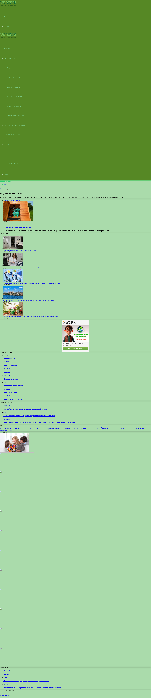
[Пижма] (13, 666)
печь (126, 428)
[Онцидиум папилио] (13, 548)
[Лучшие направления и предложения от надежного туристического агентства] (13, 298)
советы (15, 430)
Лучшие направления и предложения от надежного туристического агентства (28, 300)
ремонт (11, 430)
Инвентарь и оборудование (14, 125)
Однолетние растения (14, 77)
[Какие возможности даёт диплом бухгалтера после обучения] (13, 265)
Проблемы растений (11, 134)
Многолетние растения (14, 106)
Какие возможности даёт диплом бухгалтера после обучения (23, 267)
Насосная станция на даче (17, 227)
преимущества (4, 430)
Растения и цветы (10, 58)
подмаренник (131, 428)
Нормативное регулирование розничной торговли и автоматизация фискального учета (31, 283)
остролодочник (115, 428)
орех (90, 428)
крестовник (26, 428)
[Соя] (14, 568)
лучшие (50, 428)
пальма (122, 428)
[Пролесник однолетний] (13, 587)
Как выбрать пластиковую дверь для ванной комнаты (20, 250)
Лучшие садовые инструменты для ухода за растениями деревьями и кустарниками (30, 316)
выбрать (14, 428)
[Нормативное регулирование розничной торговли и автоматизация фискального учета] (13, 282)
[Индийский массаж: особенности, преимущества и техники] (14, 490)
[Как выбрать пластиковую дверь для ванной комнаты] (13, 248)
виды (7, 428)
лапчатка (34, 428)
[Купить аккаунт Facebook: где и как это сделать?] (17, 470)
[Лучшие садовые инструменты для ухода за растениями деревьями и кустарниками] (13, 315)
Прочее (6, 144)
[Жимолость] (13, 627)
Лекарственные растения (15, 115)
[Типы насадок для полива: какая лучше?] (12, 646)
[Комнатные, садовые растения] (8, 6)
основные (93, 428)
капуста (21, 428)
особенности (103, 428)
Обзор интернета (12, 163)
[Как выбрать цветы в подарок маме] (14, 451)
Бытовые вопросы (13, 154)
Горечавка (2, 428)
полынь (139, 428)
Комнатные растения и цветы (16, 96)
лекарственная (42, 428)
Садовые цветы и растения (16, 68)
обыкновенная (68, 428)
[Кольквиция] (13, 607)
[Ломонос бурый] (13, 509)
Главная (2, 189)
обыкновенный (81, 428)
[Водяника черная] (13, 529)
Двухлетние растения (14, 87)
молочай (57, 428)
